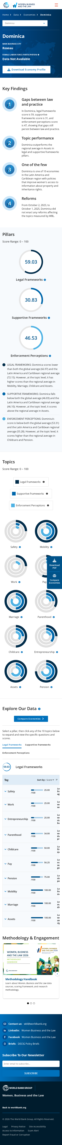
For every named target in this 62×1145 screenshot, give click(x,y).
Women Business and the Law (38, 1030)
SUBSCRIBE (31, 1073)
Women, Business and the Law (23, 1095)
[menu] (56, 4)
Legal (5, 1126)
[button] (25, 23)
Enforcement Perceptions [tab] (15, 753)
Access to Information (13, 1130)
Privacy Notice (18, 1126)
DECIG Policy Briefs (28, 1043)
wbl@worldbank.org (35, 1023)
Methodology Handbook (21, 979)
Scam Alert (33, 1130)
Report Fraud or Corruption (16, 1134)
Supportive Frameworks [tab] (38, 745)
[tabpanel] (31, 845)
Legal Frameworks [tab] (12, 745)
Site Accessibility (37, 1126)
